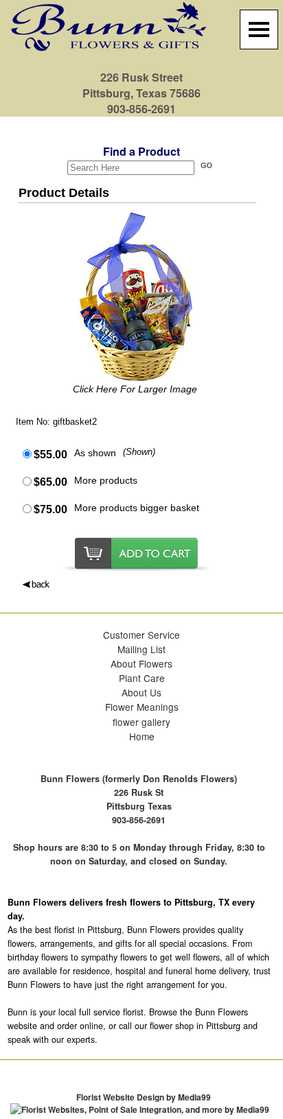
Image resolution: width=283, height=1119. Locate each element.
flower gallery (141, 722)
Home (142, 736)
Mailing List (141, 649)
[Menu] (259, 29)
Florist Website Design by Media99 (143, 1097)
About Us (141, 692)
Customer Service (141, 634)
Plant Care (142, 678)
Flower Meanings (142, 707)
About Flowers (141, 663)
